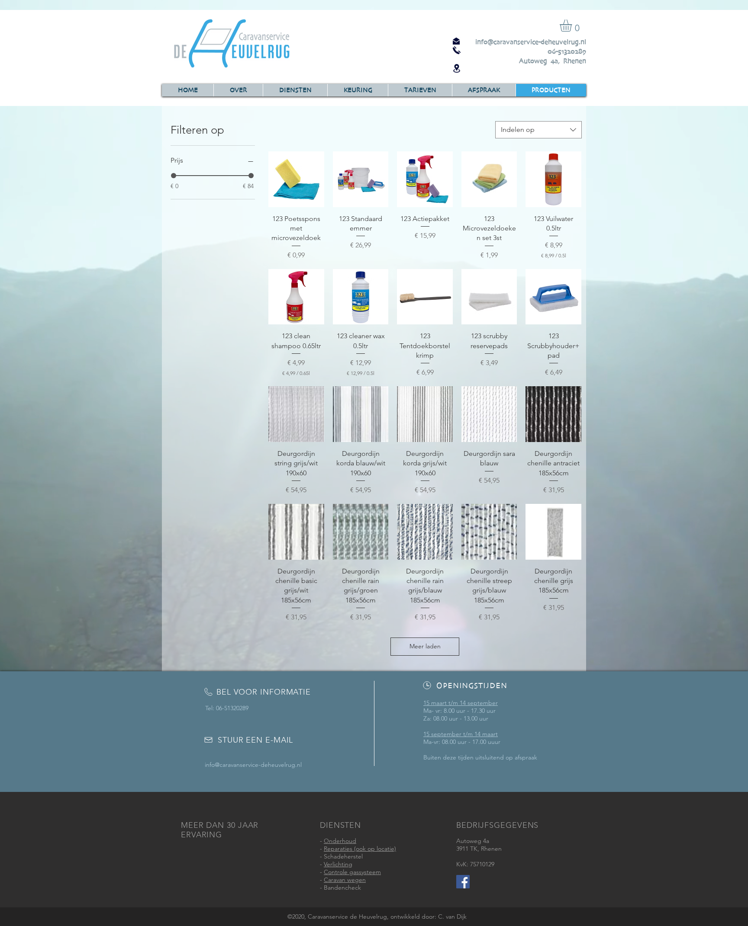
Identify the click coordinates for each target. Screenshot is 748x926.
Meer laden (425, 646)
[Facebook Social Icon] (463, 881)
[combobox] (538, 129)
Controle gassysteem (352, 872)
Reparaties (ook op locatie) (360, 848)
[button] (573, 25)
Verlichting (338, 864)
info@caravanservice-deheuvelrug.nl (530, 42)
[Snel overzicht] (296, 179)
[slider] (173, 175)
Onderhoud (340, 841)
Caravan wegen (345, 880)
